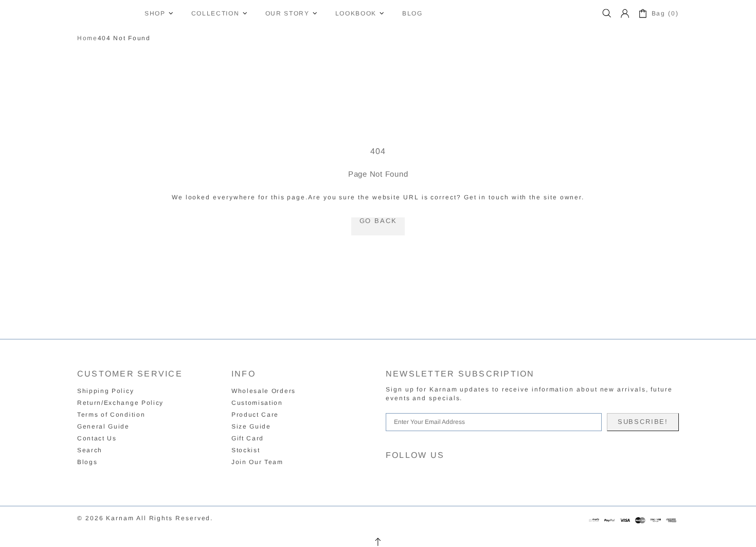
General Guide (103, 426)
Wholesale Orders (263, 391)
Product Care (255, 414)
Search (89, 450)
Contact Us (97, 438)
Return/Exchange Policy (120, 402)
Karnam (104, 13)
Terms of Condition (111, 414)
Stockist (245, 450)
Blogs (87, 462)
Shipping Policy (105, 391)
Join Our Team (257, 462)
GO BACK (378, 221)
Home (87, 38)
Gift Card (247, 438)
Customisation (257, 402)
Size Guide (251, 426)
